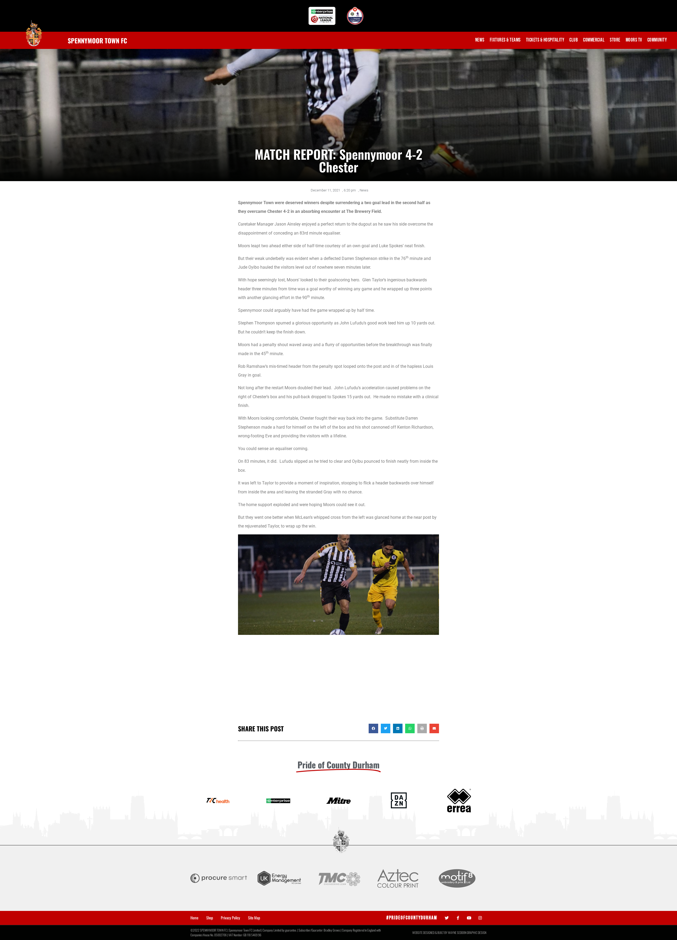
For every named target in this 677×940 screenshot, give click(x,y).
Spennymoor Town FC (97, 40)
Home (194, 917)
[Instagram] (480, 918)
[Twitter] (446, 918)
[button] (373, 728)
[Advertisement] (338, 681)
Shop (209, 917)
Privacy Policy (230, 917)
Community (657, 40)
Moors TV (634, 40)
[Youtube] (469, 918)
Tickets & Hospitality (545, 40)
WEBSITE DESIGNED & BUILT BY (430, 932)
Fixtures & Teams (505, 40)
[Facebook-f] (458, 918)
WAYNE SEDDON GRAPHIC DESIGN (467, 932)
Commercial (594, 40)
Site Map (254, 917)
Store (615, 40)
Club (573, 40)
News (479, 40)
